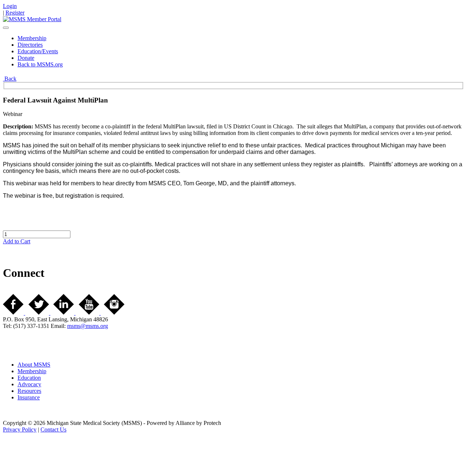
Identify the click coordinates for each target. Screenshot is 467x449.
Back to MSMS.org (40, 64)
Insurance (29, 397)
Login (10, 6)
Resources (29, 391)
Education (29, 378)
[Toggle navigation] (6, 28)
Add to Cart (16, 241)
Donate (26, 58)
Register (14, 12)
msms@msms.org (87, 326)
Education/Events (38, 51)
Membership (32, 38)
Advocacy (29, 384)
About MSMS (34, 364)
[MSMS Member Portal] (32, 19)
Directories (30, 45)
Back (9, 79)
